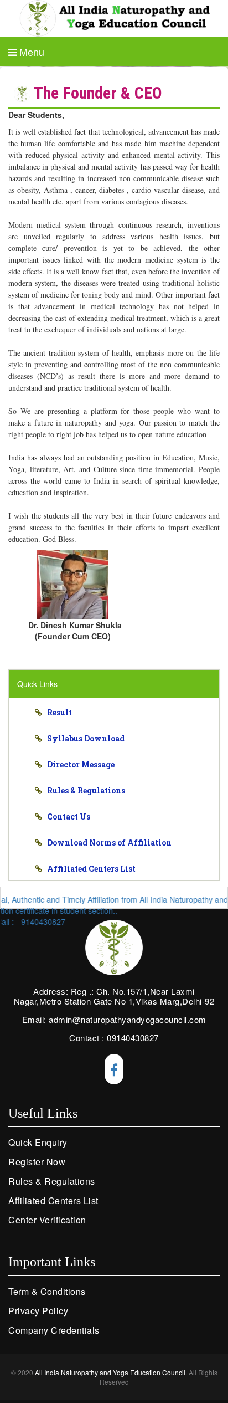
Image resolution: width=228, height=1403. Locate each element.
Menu (30, 52)
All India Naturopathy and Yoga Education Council (110, 1372)
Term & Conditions (47, 1291)
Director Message (78, 764)
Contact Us (66, 816)
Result (57, 712)
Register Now (36, 1161)
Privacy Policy (38, 1310)
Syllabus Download (83, 738)
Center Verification (47, 1219)
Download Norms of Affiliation (107, 842)
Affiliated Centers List (89, 868)
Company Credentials (54, 1330)
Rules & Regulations (83, 790)
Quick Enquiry (38, 1142)
